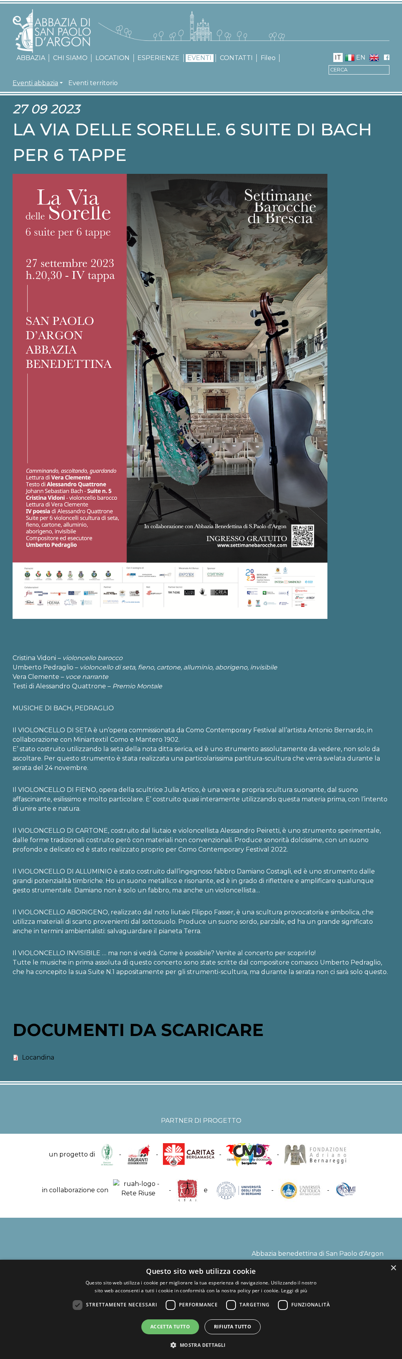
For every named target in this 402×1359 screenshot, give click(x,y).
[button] (200, 1345)
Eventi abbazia (35, 83)
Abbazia (30, 58)
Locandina (38, 1057)
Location (112, 58)
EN (360, 57)
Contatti (236, 58)
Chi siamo (70, 58)
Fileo (268, 58)
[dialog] (201, 1309)
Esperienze (158, 58)
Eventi (199, 58)
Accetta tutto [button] (170, 1326)
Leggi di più (294, 1290)
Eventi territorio (93, 83)
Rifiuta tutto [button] (232, 1326)
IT (338, 57)
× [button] (393, 1268)
